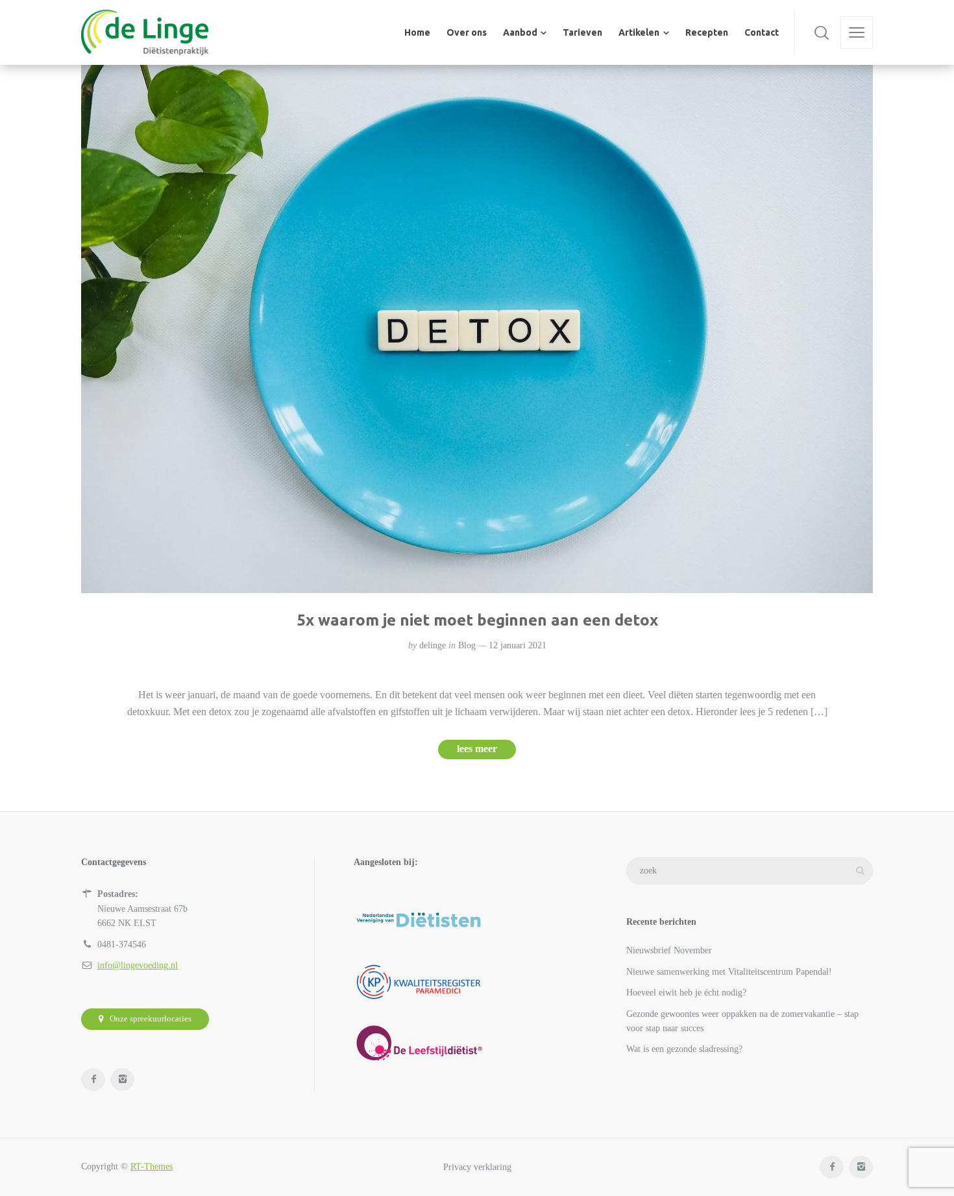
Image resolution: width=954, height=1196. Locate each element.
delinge (432, 645)
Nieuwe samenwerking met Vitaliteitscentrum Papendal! (729, 972)
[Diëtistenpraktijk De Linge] (144, 32)
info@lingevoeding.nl (137, 965)
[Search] (822, 32)
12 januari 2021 (517, 645)
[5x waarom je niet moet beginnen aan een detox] (477, 329)
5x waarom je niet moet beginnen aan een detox (477, 620)
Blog (467, 645)
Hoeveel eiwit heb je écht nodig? (686, 992)
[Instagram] (122, 1079)
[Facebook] (93, 1079)
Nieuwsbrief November (669, 950)
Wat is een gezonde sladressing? (684, 1049)
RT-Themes (151, 1166)
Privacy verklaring (477, 1166)
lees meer (477, 748)
